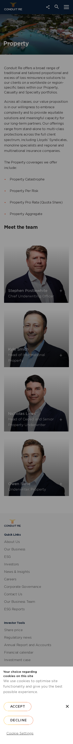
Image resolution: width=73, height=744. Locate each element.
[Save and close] (67, 706)
